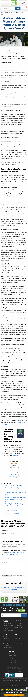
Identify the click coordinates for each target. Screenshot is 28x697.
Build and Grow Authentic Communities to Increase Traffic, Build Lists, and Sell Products (15, 499)
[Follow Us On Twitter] (7, 604)
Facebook (7, 475)
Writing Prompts (18, 629)
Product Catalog (7, 623)
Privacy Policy (14, 683)
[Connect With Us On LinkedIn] (14, 604)
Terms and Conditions (14, 685)
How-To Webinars (19, 627)
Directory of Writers (7, 647)
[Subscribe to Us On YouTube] (20, 604)
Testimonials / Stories (8, 644)
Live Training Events (7, 629)
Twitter (15, 475)
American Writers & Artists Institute (18, 680)
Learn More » (16, 455)
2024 (4, 12)
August (9, 12)
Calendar (11, 658)
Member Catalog (13, 662)
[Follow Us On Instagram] (17, 604)
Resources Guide (18, 622)
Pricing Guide (18, 625)
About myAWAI (12, 655)
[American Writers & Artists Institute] (14, 2)
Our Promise (6, 638)
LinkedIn (12, 477)
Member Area (12, 653)
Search (17, 8)
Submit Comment (7, 576)
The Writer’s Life (15, 513)
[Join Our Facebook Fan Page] (4, 604)
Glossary (16, 630)
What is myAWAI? (18, 644)
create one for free (16, 560)
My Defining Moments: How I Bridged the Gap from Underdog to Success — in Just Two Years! (15, 506)
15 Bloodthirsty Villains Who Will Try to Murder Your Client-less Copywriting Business (14, 488)
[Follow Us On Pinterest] (10, 604)
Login (10, 664)
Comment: (5, 562)
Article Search (18, 623)
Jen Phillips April (13, 510)
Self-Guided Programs (8, 627)
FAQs (16, 640)
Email (18, 477)
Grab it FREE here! (14, 695)
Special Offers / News (8, 630)
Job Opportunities (13, 660)
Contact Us (17, 638)
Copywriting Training (8, 625)
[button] (5, 2)
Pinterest (22, 475)
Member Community (13, 657)
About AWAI (5, 637)
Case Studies (6, 645)
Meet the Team (6, 642)
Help (16, 637)
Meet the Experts (7, 640)
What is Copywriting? (19, 642)
